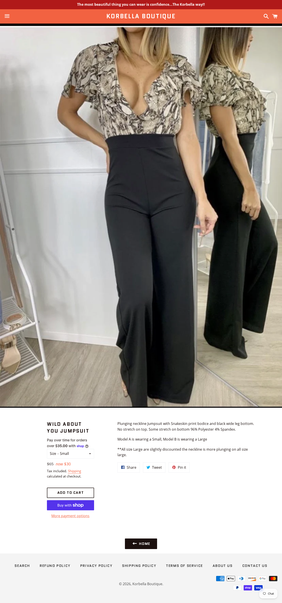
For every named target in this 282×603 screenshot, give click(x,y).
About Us (223, 565)
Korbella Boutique (141, 16)
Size (53, 453)
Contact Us (254, 565)
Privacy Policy (96, 565)
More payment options (70, 515)
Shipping (74, 471)
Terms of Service (184, 565)
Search (22, 565)
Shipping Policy (139, 565)
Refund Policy (55, 565)
